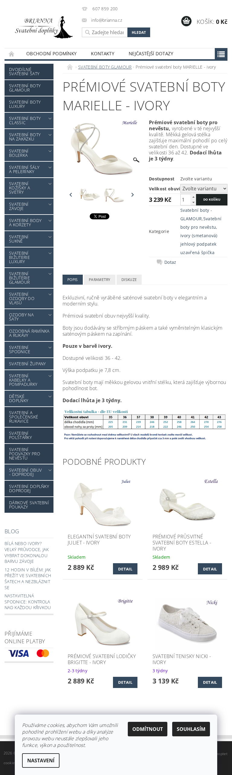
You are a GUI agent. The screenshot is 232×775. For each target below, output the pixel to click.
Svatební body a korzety (25, 223)
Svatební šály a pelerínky (24, 169)
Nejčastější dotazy (151, 53)
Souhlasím (191, 729)
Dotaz (170, 262)
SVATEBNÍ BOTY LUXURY (24, 104)
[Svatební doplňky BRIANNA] (42, 26)
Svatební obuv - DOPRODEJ (25, 472)
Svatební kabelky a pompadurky (23, 380)
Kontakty (102, 53)
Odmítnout (147, 729)
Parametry (100, 279)
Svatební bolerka (19, 153)
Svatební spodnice (20, 349)
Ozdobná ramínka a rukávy (29, 333)
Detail (125, 569)
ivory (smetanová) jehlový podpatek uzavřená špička (198, 244)
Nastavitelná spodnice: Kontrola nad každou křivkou (28, 601)
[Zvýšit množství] (193, 197)
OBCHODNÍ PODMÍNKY (51, 53)
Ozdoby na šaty (21, 317)
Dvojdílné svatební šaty (24, 71)
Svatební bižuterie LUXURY (19, 257)
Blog (12, 531)
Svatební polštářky (20, 435)
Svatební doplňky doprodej (29, 488)
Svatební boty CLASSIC (24, 120)
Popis (72, 279)
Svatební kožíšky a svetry (19, 188)
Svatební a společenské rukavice (23, 417)
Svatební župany (27, 364)
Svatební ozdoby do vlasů (21, 298)
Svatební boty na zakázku (24, 137)
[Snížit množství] (193, 202)
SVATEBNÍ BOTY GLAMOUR (24, 88)
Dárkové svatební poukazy (29, 505)
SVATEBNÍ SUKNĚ (19, 239)
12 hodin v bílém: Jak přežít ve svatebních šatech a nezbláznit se (28, 578)
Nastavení (40, 760)
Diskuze (129, 279)
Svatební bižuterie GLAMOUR (19, 278)
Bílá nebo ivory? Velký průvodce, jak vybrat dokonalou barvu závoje (27, 552)
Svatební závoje (19, 206)
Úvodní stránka (12, 53)
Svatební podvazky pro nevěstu (24, 454)
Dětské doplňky (18, 398)
